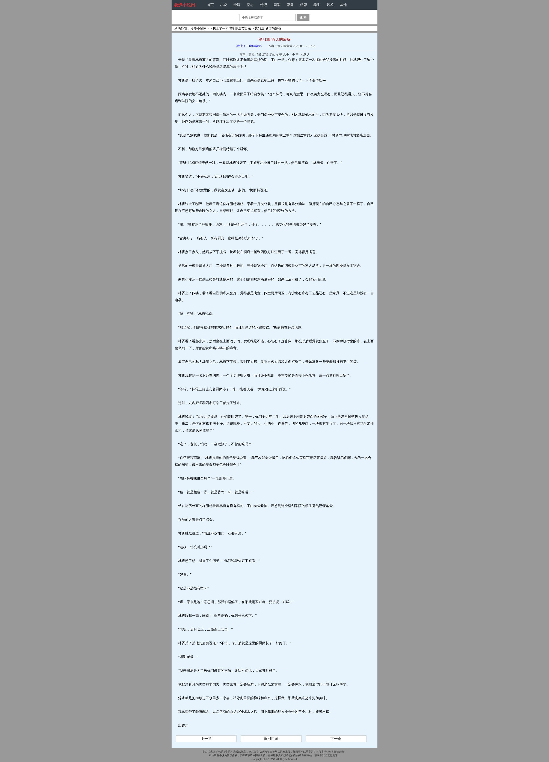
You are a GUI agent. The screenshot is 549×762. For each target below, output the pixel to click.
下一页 (335, 739)
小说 (223, 5)
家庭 (290, 5)
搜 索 (303, 17)
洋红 (258, 54)
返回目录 (271, 739)
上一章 (206, 739)
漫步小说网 (184, 4)
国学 (276, 5)
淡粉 (265, 54)
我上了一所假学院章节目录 (232, 28)
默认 (306, 54)
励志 (250, 5)
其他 (343, 5)
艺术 (330, 5)
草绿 (279, 54)
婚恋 (303, 5)
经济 (237, 5)
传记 (263, 5)
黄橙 (252, 54)
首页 (210, 5)
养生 (316, 5)
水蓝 (272, 54)
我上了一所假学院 (249, 46)
